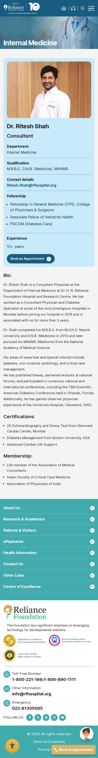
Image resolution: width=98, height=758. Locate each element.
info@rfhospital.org (31, 693)
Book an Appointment (27, 258)
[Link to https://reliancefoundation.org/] (49, 613)
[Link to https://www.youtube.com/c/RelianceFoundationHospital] (62, 717)
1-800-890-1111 (60, 679)
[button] (65, 8)
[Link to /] (21, 8)
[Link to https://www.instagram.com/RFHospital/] (54, 717)
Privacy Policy (49, 749)
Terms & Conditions (49, 741)
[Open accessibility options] (12, 746)
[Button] (91, 8)
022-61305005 (27, 708)
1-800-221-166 (27, 679)
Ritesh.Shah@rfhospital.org (31, 185)
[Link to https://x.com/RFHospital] (37, 717)
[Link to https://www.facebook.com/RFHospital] (29, 717)
